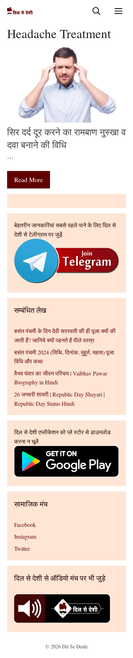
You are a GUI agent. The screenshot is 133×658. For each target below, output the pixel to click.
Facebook (25, 524)
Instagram (25, 536)
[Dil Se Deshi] (20, 11)
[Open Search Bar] (96, 11)
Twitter (22, 548)
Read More (28, 179)
